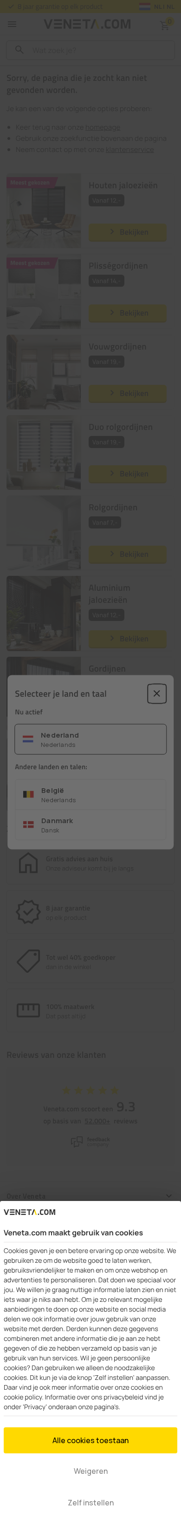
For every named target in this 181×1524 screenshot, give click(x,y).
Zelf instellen (91, 1503)
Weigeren (91, 1471)
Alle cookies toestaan (90, 1440)
